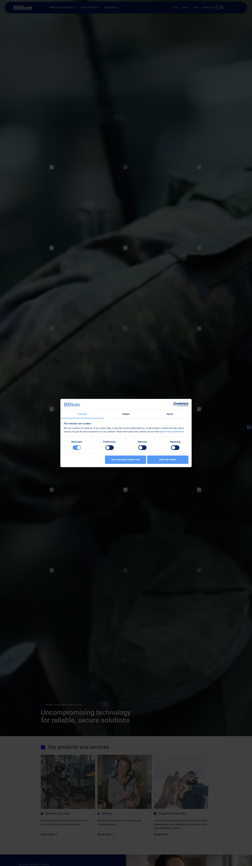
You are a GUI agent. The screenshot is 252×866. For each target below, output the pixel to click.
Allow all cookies (167, 459)
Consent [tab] (82, 414)
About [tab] (170, 414)
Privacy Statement (174, 431)
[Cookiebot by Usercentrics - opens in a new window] (175, 404)
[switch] (109, 447)
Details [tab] (126, 414)
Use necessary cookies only (125, 459)
